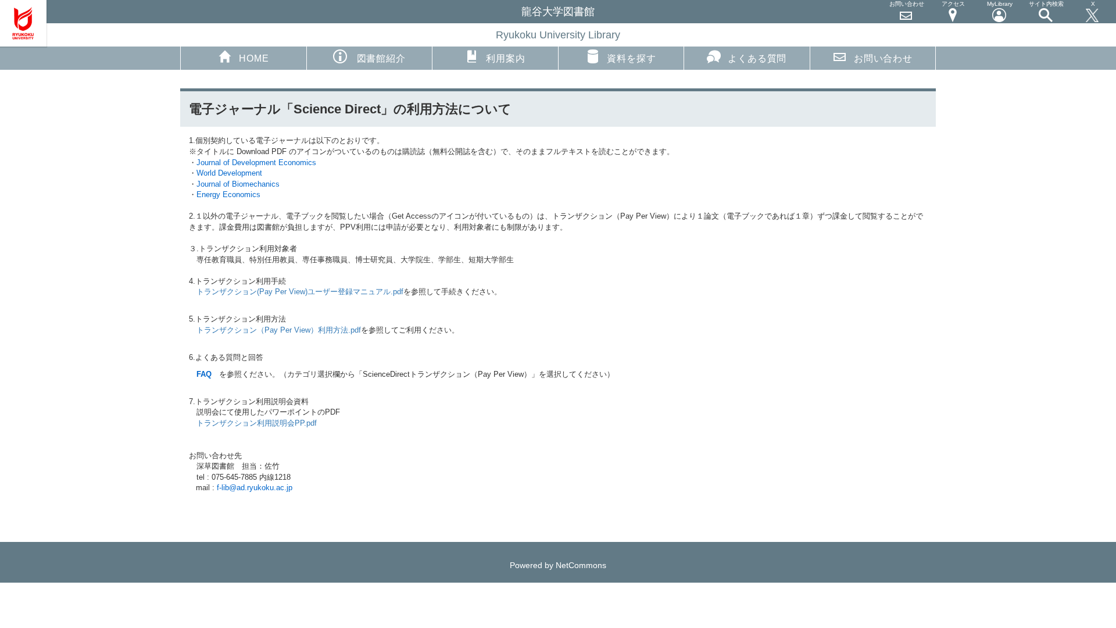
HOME (254, 58)
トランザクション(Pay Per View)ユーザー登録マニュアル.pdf (299, 291)
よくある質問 (757, 58)
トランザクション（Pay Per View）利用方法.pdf (278, 330)
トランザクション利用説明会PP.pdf (256, 423)
